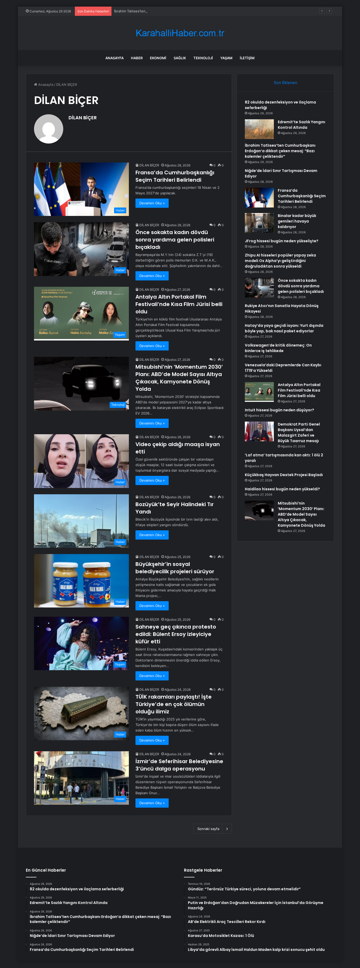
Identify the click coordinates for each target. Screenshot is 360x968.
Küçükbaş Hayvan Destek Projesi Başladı (284, 474)
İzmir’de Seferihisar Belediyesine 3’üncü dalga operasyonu (179, 765)
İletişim (247, 58)
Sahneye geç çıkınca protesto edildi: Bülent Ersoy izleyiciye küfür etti (175, 634)
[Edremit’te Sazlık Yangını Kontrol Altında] (259, 129)
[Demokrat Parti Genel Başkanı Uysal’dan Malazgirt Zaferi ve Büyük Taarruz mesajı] (259, 431)
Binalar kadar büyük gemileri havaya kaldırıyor (297, 221)
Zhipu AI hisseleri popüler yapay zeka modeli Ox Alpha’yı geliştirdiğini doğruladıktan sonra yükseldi (280, 261)
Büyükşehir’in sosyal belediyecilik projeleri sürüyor (174, 567)
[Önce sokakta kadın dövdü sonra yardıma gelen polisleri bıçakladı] (259, 288)
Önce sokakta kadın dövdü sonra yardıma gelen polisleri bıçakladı (174, 240)
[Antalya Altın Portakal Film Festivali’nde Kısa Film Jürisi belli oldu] (259, 392)
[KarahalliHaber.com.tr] (180, 33)
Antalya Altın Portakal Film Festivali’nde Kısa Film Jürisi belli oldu (178, 304)
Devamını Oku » (152, 203)
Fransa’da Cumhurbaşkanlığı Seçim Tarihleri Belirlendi (174, 176)
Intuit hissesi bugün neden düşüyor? (279, 410)
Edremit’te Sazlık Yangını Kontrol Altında (301, 124)
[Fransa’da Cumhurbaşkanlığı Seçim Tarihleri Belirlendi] (259, 198)
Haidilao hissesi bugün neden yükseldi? (282, 489)
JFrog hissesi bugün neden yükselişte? (281, 241)
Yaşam (226, 58)
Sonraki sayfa (208, 829)
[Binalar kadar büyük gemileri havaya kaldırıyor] (259, 223)
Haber (137, 58)
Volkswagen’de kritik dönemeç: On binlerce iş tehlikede (278, 348)
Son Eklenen (285, 82)
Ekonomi (158, 58)
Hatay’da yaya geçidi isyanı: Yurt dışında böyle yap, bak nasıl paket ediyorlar (284, 328)
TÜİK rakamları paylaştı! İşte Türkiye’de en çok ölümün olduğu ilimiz (173, 704)
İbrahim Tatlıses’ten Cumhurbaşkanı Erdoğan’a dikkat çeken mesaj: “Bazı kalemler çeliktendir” (189, 11)
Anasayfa (114, 58)
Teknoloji (203, 58)
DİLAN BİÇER (83, 117)
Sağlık (180, 58)
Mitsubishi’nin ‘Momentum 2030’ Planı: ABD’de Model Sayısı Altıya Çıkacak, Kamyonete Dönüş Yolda (179, 378)
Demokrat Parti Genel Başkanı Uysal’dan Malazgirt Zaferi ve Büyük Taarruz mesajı (299, 432)
